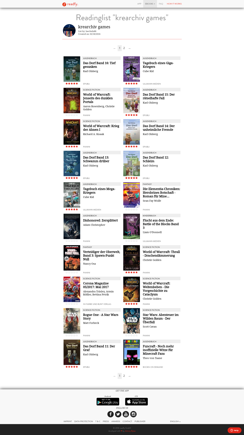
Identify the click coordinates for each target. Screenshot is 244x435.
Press (106, 421)
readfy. (72, 4)
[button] (150, 4)
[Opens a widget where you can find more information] (234, 430)
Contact (127, 421)
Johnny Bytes (130, 430)
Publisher (140, 421)
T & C (97, 421)
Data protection (83, 421)
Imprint (68, 421)
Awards (115, 421)
